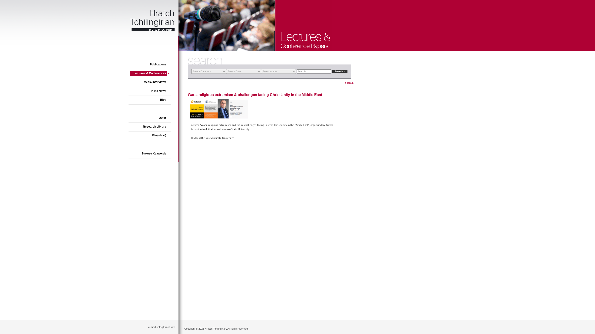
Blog (163, 99)
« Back (349, 82)
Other (162, 117)
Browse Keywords (154, 153)
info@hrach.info (166, 327)
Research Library (154, 126)
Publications (158, 64)
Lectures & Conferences (150, 73)
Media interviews (155, 82)
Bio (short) (159, 135)
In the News (158, 91)
